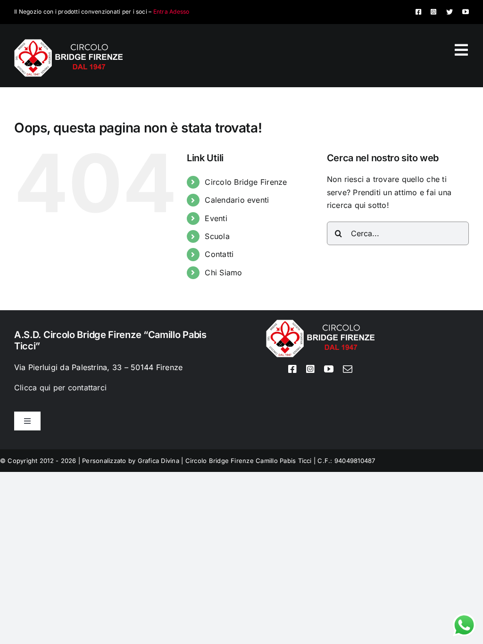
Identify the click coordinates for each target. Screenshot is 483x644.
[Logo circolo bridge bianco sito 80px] (68, 43)
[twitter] (449, 11)
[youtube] (465, 11)
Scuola (217, 236)
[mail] (347, 369)
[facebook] (418, 11)
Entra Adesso (171, 11)
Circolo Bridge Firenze (246, 182)
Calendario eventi (237, 200)
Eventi (216, 218)
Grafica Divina (158, 460)
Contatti (219, 254)
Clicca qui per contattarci (60, 387)
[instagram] (433, 11)
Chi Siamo (223, 272)
